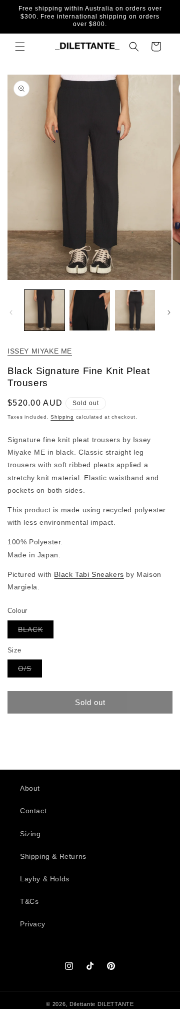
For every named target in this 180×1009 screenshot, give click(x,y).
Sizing (30, 834)
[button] (20, 47)
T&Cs (29, 901)
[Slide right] (169, 312)
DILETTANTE (116, 1004)
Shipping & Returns (53, 856)
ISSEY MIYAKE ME (40, 351)
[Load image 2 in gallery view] (90, 310)
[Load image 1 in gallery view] (44, 310)
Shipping (62, 417)
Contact (33, 811)
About (30, 788)
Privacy (32, 924)
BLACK (36, 631)
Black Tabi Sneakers (89, 574)
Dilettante (83, 1004)
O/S (30, 671)
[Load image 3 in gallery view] (135, 310)
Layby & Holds (45, 879)
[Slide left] (11, 312)
